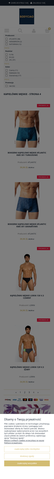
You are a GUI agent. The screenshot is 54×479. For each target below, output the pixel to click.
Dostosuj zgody (27, 456)
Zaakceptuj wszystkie (27, 463)
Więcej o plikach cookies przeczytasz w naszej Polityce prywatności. (24, 441)
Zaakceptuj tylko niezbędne (27, 449)
